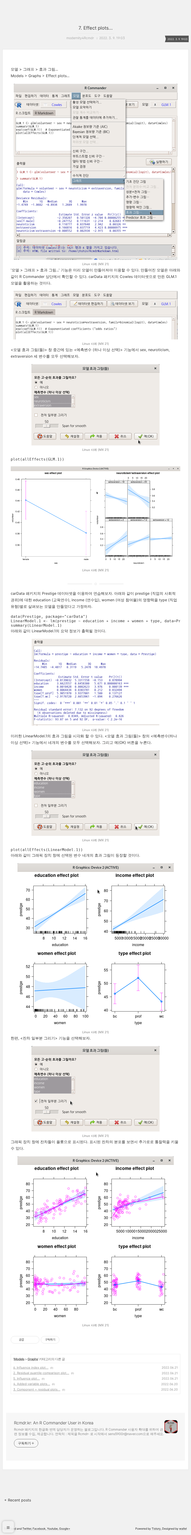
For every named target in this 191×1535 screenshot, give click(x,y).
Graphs (32, 1359)
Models (19, 1359)
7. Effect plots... (95, 28)
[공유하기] (28, 1339)
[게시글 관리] (34, 1339)
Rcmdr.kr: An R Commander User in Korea (53, 1422)
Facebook (39, 1528)
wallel (183, 1528)
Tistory (156, 1528)
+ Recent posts (17, 1500)
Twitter (26, 1528)
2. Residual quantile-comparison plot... (41, 1373)
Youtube (52, 1528)
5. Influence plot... (26, 1378)
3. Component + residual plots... (36, 1389)
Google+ (64, 1528)
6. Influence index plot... (30, 1367)
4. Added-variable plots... (31, 1384)
